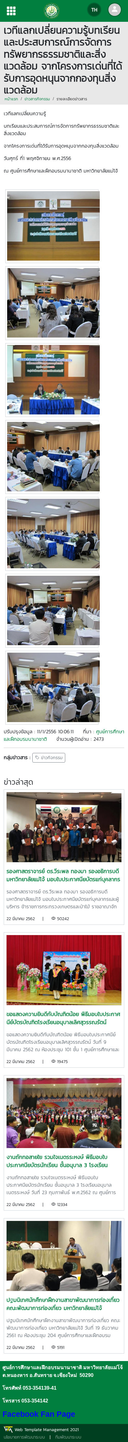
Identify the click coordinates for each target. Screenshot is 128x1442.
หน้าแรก (11, 99)
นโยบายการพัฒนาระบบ (24, 1437)
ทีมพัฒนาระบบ (68, 1437)
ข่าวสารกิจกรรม (37, 99)
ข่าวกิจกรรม (50, 757)
